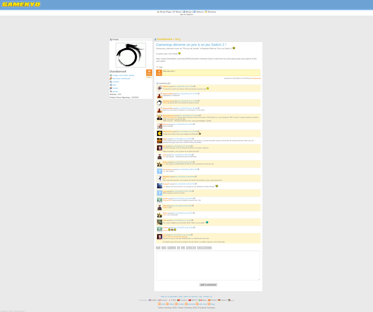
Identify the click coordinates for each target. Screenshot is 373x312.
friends (115, 88)
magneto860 (167, 94)
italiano (204, 300)
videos (199, 12)
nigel (165, 139)
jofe (164, 220)
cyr (164, 146)
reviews (212, 12)
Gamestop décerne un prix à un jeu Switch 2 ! (191, 45)
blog (114, 85)
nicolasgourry (168, 115)
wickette (166, 177)
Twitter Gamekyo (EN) (167, 308)
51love (165, 124)
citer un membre (204, 248)
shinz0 (165, 86)
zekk (165, 155)
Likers (149, 77)
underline (171, 248)
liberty (165, 230)
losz (165, 191)
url (178, 248)
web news (203, 304)
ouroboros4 (118, 71)
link (183, 248)
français (164, 300)
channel (115, 82)
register (190, 14)
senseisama (167, 169)
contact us (207, 296)
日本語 (173, 300)
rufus (165, 162)
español (214, 300)
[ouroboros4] (131, 67)
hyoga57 (166, 184)
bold (158, 248)
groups (115, 91)
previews (191, 304)
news (178, 12)
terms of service (190, 296)
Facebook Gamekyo (206, 308)
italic (164, 248)
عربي (232, 300)
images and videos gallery (123, 75)
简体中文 (194, 300)
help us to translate (169, 296)
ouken (165, 198)
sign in (182, 14)
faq (200, 296)
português (183, 300)
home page (165, 12)
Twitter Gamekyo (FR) (187, 308)
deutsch (224, 300)
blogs (189, 12)
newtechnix (167, 131)
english (154, 300)
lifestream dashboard (121, 78)
